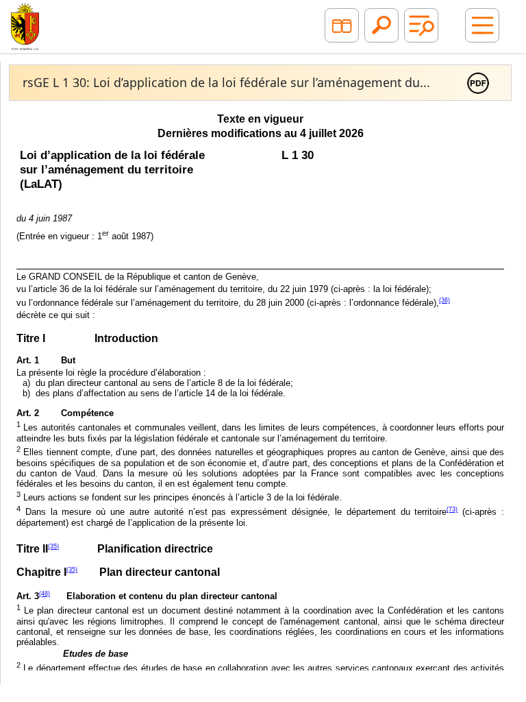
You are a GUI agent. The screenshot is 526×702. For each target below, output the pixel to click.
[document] (260, 389)
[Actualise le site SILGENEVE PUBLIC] (25, 25)
